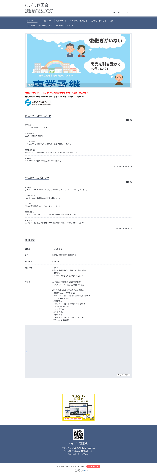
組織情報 (59, 26)
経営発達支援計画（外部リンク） (40, 26)
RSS (130, 120)
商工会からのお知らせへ (122, 166)
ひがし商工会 (36, 5)
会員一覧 (112, 21)
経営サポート (61, 21)
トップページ (32, 21)
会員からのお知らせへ (123, 228)
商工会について (47, 21)
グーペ (80, 454)
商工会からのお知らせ (78, 21)
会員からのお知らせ (98, 21)
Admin (86, 454)
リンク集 (69, 26)
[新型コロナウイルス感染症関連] (38, 105)
